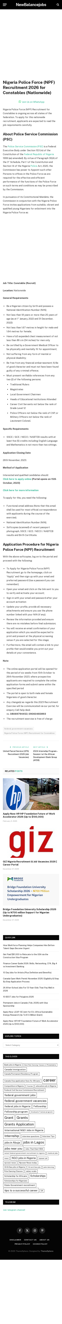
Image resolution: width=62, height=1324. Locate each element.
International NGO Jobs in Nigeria (23, 1130)
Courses (30, 1086)
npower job (43, 1158)
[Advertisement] (31, 48)
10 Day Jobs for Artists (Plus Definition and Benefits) (27, 972)
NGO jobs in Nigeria (24, 1158)
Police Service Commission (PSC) (25, 146)
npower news (10, 1163)
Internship (11, 1136)
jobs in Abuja (12, 1142)
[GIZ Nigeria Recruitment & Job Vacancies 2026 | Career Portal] (31, 842)
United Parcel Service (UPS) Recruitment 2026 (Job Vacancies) (16, 754)
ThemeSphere (47, 1251)
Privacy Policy (22, 1244)
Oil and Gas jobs (34, 1167)
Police (33, 166)
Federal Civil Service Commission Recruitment (24, 1090)
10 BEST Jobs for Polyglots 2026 (18, 997)
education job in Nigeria (46, 1086)
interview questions (30, 1136)
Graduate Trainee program (42, 1112)
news (6, 1158)
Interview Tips (48, 1136)
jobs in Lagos (33, 1142)
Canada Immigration (15, 1069)
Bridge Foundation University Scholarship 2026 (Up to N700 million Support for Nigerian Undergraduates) (29, 912)
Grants (22, 1118)
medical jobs (53, 1153)
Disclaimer (15, 1240)
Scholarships (38, 1175)
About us (44, 1240)
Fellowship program (16, 1111)
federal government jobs (20, 1095)
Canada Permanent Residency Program (21, 1074)
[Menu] (5, 4)
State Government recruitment (19, 1185)
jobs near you (13, 1148)
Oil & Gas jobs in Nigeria (14, 1167)
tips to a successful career (21, 1190)
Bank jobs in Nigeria (12, 1065)
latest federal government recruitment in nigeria (24, 1153)
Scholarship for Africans (15, 1176)
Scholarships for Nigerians (15, 1181)
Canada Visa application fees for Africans (22, 1081)
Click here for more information (20, 490)
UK (42, 1191)
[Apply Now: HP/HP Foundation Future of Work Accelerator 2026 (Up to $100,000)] (31, 794)
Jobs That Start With (34, 1149)
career (49, 1080)
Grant (8, 1118)
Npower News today (28, 1163)
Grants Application (19, 1124)
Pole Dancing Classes (13, 1171)
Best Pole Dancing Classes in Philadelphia (40, 1065)
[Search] (57, 4)
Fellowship (39, 1106)
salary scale (31, 1171)
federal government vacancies (18, 729)
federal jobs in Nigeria (17, 1106)
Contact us (30, 1240)
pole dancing (49, 1167)
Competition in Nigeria (14, 1086)
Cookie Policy (40, 1244)
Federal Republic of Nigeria (39, 154)
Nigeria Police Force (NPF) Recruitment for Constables (29, 733)
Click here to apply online (17, 479)
